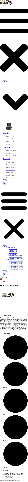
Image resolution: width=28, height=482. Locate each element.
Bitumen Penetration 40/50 (15, 255)
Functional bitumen (10, 259)
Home (4, 245)
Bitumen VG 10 (13, 249)
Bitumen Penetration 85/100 (15, 258)
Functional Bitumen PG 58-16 (16, 261)
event (4, 274)
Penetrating (6, 147)
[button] (14, 41)
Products (5, 246)
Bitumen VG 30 (13, 251)
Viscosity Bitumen (10, 247)
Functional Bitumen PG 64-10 (16, 263)
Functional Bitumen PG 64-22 (16, 266)
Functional (6, 159)
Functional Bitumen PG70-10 (16, 267)
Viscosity (6, 133)
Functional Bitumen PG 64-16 (16, 265)
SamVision (17, 480)
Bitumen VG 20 (13, 250)
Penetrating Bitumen (11, 254)
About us (5, 270)
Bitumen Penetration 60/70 (15, 257)
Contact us (5, 271)
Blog (4, 273)
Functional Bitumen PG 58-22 (16, 262)
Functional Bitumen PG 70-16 (16, 269)
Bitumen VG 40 (13, 253)
